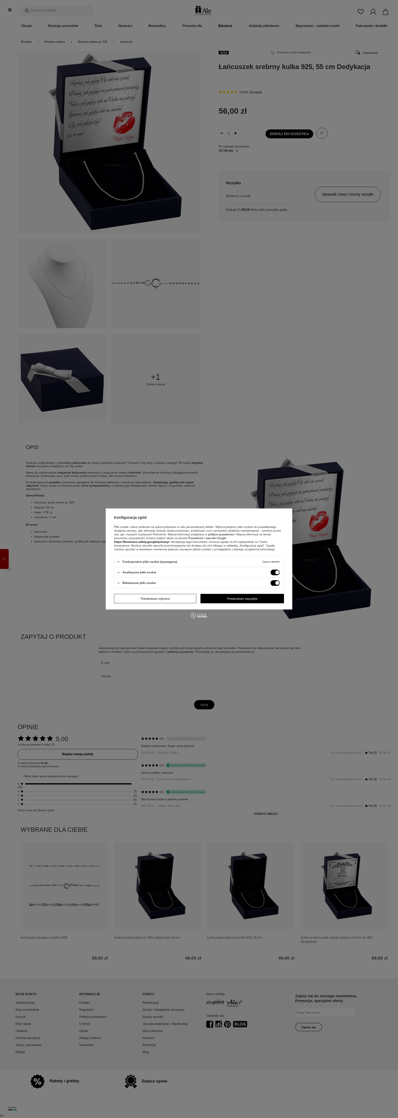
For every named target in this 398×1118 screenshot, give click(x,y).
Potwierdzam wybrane (155, 598)
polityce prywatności (221, 534)
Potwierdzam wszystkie (242, 598)
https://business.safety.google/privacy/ (141, 541)
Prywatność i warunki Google (207, 538)
